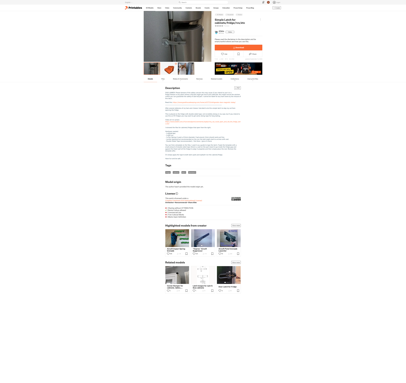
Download (239, 47)
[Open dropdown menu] (260, 19)
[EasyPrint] (263, 2)
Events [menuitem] (207, 8)
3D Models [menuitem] (150, 8)
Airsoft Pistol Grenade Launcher (228, 250)
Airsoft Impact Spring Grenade (176, 250)
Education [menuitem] (226, 8)
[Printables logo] (133, 8)
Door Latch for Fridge (228, 287)
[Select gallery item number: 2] (203, 245)
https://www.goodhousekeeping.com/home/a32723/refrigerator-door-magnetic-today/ (204, 102)
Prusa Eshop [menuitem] (238, 8)
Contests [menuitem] (189, 8)
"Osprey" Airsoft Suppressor (200, 250)
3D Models (220, 14)
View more (236, 225)
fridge (168, 172)
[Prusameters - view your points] (268, 2)
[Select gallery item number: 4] (230, 282)
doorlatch (192, 172)
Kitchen (240, 14)
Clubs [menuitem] (167, 8)
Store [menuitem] (159, 8)
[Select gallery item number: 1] (202, 245)
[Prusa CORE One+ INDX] (238, 68)
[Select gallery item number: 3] (178, 282)
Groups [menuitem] (216, 8)
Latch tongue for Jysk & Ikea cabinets (203, 287)
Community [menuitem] (177, 8)
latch (184, 172)
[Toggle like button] (168, 253)
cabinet (176, 172)
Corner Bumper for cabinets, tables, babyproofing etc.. (175, 287)
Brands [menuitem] (198, 8)
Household (230, 14)
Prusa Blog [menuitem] (250, 8)
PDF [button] (238, 88)
